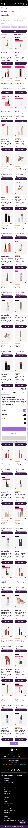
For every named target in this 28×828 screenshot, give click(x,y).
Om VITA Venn (7, 818)
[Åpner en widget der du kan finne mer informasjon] (23, 822)
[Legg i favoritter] (2, 48)
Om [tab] (23, 392)
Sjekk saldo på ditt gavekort (10, 787)
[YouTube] (18, 770)
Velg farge (7, 63)
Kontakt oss (6, 780)
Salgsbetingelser (7, 791)
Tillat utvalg (14, 433)
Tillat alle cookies (14, 429)
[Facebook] (8, 770)
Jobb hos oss (6, 806)
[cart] (26, 4)
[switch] (24, 415)
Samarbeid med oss (8, 808)
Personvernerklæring (8, 803)
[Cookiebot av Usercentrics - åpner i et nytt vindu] (20, 389)
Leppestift (13, 11)
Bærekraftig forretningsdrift (10, 805)
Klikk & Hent (6, 789)
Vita (2, 11)
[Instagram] (12, 770)
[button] (25, 8)
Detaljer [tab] (14, 392)
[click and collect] (23, 4)
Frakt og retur (7, 784)
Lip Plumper (22, 27)
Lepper (9, 11)
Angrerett (6, 786)
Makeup (5, 11)
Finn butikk (6, 801)
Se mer (2, 23)
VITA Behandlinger (8, 812)
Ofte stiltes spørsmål (8, 782)
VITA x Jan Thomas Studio (9, 810)
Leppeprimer (6, 27)
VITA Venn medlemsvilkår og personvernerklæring (14, 820)
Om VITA (6, 799)
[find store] (16, 4)
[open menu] (2, 4)
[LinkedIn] (15, 770)
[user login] (18, 4)
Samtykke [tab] (5, 392)
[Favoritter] (21, 4)
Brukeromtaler (7, 793)
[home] (6, 4)
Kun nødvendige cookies (14, 437)
